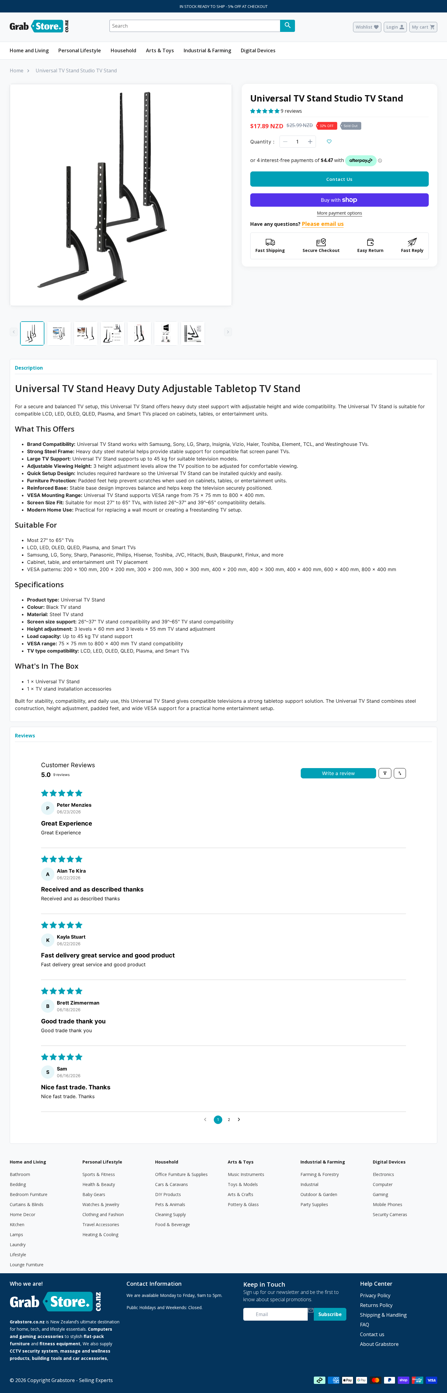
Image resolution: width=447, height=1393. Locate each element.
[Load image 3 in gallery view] (86, 333)
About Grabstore (379, 1344)
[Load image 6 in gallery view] (166, 333)
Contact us (372, 1334)
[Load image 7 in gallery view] (193, 333)
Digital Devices (258, 50)
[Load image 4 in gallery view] (112, 333)
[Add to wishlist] (329, 142)
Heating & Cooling (100, 1234)
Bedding (18, 1184)
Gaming (380, 1194)
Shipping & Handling (383, 1315)
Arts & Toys (160, 50)
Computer (383, 1184)
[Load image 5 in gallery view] (139, 333)
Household (123, 50)
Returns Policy (376, 1305)
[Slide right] (228, 332)
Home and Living (29, 50)
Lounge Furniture (26, 1264)
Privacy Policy (375, 1295)
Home (16, 70)
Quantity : (262, 142)
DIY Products (168, 1194)
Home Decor (22, 1214)
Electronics (383, 1174)
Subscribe (330, 1314)
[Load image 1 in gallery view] (32, 333)
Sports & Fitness (98, 1174)
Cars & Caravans (171, 1184)
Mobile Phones (387, 1204)
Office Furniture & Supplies (181, 1174)
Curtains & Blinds (26, 1204)
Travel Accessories (100, 1224)
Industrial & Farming (207, 50)
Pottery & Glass (243, 1204)
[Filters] (385, 773)
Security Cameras (390, 1214)
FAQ (364, 1324)
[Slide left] (14, 332)
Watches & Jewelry (100, 1204)
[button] (265, 110)
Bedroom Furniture (28, 1194)
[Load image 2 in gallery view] (59, 333)
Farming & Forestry (319, 1174)
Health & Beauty (98, 1184)
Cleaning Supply (170, 1214)
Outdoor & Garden (318, 1194)
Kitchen (17, 1224)
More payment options (339, 213)
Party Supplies (314, 1204)
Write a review (338, 773)
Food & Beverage (172, 1224)
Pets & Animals (170, 1204)
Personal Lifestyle (79, 50)
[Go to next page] (240, 1119)
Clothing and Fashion (103, 1214)
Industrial (309, 1184)
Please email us (323, 223)
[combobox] (194, 26)
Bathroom (20, 1174)
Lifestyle (18, 1254)
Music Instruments (246, 1174)
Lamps (16, 1234)
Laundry (18, 1244)
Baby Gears (93, 1194)
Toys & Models (243, 1184)
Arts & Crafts (240, 1194)
